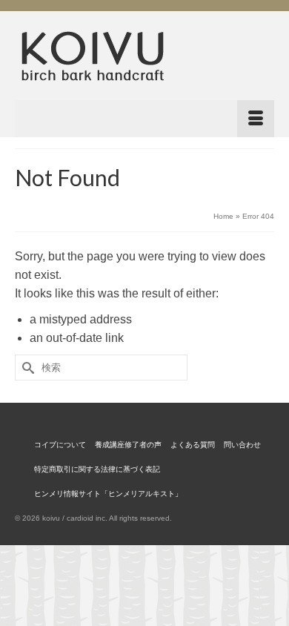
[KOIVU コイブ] (144, 55)
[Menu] (144, 118)
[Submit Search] (26, 367)
